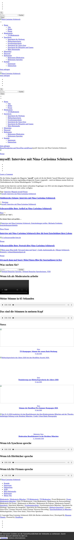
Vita (9, 27)
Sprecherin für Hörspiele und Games (20, 47)
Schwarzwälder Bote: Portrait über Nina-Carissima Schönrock (27, 245)
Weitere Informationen (16, 538)
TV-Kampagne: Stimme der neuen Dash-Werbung (38, 351)
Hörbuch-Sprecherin (56, 507)
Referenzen (8, 55)
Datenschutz (12, 66)
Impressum (11, 64)
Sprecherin (7, 37)
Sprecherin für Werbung (16, 39)
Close (2, 17)
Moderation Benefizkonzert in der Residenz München (38, 436)
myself (20, 192)
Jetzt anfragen (5, 69)
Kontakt (6, 62)
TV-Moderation (45, 499)
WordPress (19, 517)
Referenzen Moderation (16, 58)
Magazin (14, 192)
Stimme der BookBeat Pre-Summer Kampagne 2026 (38, 408)
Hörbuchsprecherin (14, 41)
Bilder (10, 29)
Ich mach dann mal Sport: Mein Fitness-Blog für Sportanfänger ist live (31, 260)
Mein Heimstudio (14, 49)
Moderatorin (8, 33)
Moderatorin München (18, 499)
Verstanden (4, 538)
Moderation (37, 434)
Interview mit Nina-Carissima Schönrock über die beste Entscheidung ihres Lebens (36, 233)
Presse (10, 31)
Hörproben (7, 51)
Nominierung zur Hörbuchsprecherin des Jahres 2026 (38, 380)
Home (6, 25)
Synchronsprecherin (15, 43)
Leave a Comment (6, 174)
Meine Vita (8, 495)
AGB (6, 489)
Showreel (7, 53)
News (2, 229)
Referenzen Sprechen (15, 60)
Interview (7, 192)
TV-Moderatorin (13, 35)
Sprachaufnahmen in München (60, 509)
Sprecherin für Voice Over (17, 45)
